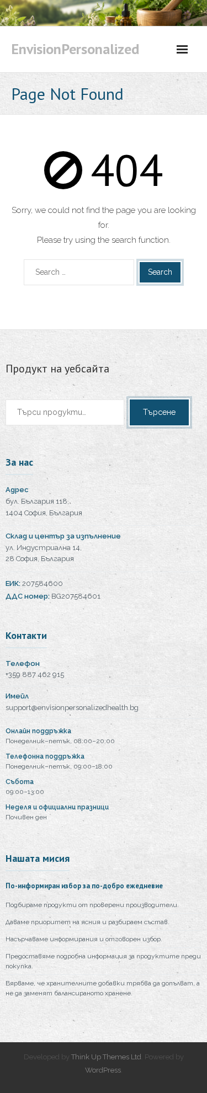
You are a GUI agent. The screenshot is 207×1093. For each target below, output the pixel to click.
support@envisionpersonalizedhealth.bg (72, 707)
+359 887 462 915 (35, 674)
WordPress (103, 1070)
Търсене (159, 412)
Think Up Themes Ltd (106, 1057)
